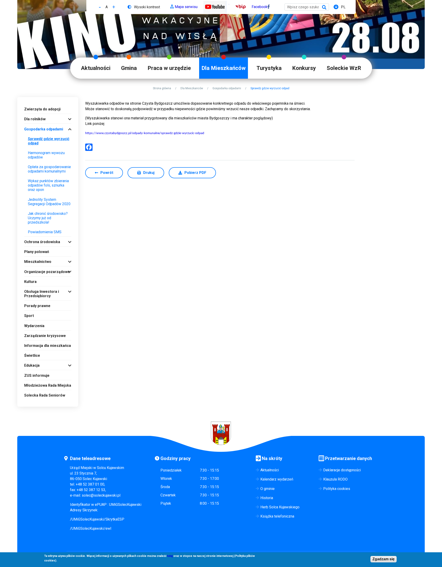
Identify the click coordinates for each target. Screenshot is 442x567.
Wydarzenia (34, 326)
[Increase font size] (113, 7)
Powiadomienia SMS (44, 232)
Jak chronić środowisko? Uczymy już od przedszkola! (48, 217)
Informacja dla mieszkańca (47, 345)
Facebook (260, 7)
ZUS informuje (36, 375)
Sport (29, 316)
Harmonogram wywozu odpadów (46, 155)
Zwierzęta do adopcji (42, 109)
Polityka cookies (336, 488)
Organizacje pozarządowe (47, 272)
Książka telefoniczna (277, 516)
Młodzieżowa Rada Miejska (47, 385)
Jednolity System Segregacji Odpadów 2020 (49, 201)
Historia (266, 498)
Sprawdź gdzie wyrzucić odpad (48, 141)
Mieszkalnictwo (37, 261)
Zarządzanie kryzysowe (45, 336)
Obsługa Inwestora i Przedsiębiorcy (41, 293)
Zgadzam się (383, 559)
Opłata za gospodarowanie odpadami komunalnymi (49, 169)
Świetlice (32, 355)
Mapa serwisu (186, 7)
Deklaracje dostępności (342, 470)
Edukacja (32, 365)
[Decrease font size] (100, 7)
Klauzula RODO (335, 479)
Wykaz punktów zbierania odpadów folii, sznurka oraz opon (48, 185)
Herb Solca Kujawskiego (280, 507)
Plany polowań (36, 252)
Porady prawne (37, 306)
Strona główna (162, 88)
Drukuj (148, 172)
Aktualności (95, 68)
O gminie (267, 488)
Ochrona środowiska (42, 242)
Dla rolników (35, 119)
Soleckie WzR (344, 68)
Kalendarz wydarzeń (276, 479)
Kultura (30, 281)
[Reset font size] (106, 7)
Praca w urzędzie (169, 68)
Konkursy (304, 68)
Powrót (106, 172)
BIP (238, 7)
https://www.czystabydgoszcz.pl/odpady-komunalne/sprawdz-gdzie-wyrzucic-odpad (144, 133)
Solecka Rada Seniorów (44, 395)
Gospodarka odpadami (226, 88)
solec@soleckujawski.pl (101, 495)
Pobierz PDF (195, 172)
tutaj (170, 556)
